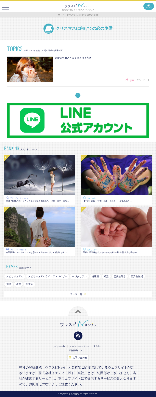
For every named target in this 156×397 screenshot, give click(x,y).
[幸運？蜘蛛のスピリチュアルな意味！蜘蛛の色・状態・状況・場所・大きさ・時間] (39, 193)
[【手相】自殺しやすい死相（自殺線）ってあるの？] (116, 193)
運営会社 (97, 346)
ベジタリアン (79, 276)
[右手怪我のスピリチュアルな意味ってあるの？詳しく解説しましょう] (39, 244)
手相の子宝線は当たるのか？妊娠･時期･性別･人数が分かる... (111, 252)
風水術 (29, 284)
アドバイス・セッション (19, 198)
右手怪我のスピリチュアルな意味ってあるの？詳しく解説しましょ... (37, 252)
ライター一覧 (59, 346)
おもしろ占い (92, 198)
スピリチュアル (14, 276)
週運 (8, 284)
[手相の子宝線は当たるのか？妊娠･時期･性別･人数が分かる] (116, 244)
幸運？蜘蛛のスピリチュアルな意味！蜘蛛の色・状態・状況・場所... (37, 201)
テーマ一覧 (76, 294)
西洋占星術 (137, 276)
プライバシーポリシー (79, 346)
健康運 (95, 276)
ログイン (148, 7)
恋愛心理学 (120, 276)
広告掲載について (77, 351)
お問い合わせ (80, 357)
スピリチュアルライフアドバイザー (47, 276)
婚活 (106, 276)
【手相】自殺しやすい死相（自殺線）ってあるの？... (107, 201)
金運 (18, 284)
